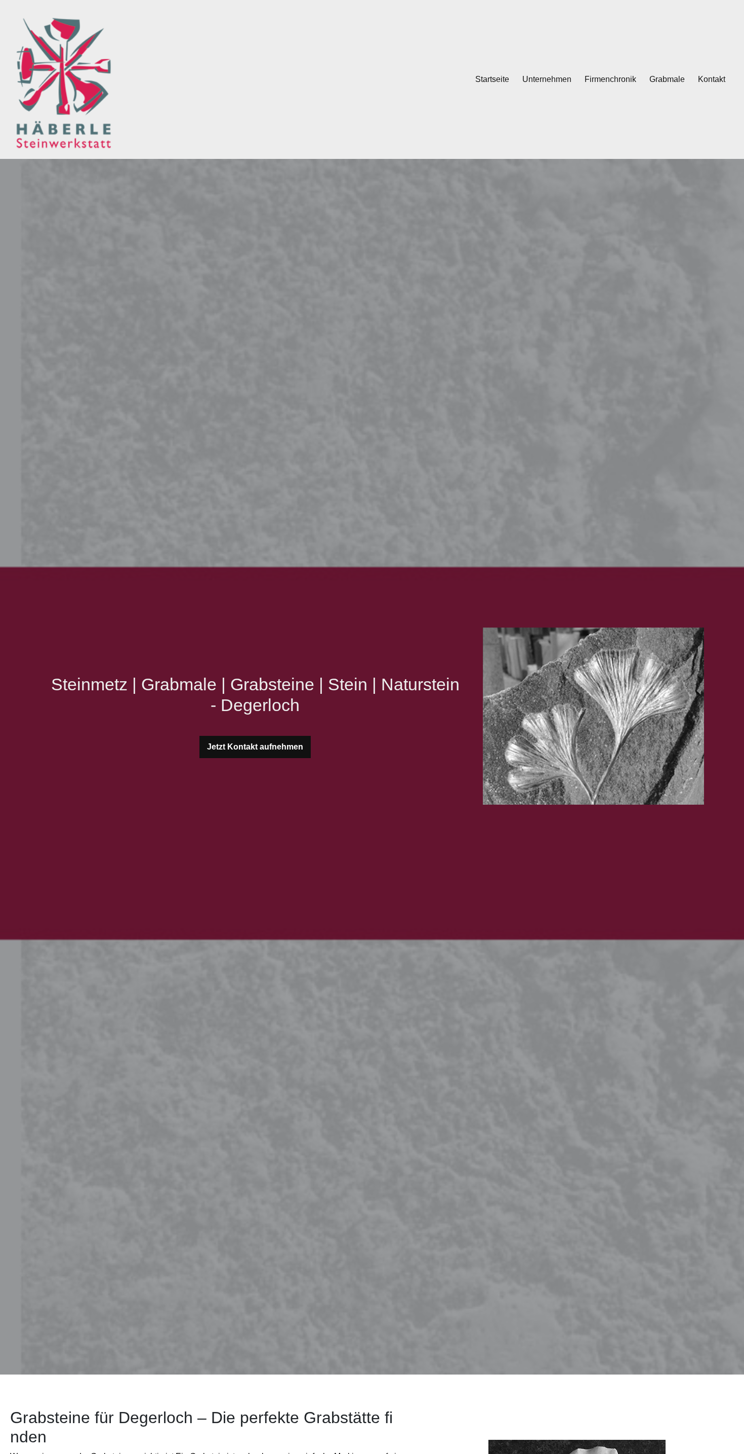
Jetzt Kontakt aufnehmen (255, 746)
